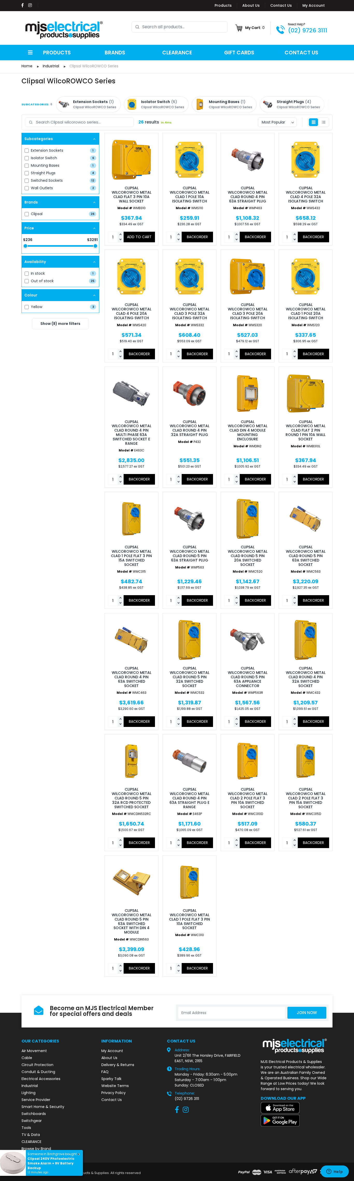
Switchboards (34, 1113)
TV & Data (31, 1134)
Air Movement (34, 1050)
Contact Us (281, 5)
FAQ (105, 1071)
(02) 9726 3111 (307, 30)
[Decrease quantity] (120, 239)
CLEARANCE (31, 1141)
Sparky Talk (111, 1078)
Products (223, 5)
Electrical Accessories (41, 1078)
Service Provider (36, 1099)
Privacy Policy (113, 1092)
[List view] (323, 122)
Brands (115, 52)
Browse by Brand (36, 1148)
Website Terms (115, 1085)
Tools (26, 1127)
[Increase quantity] (120, 234)
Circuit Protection (37, 1064)
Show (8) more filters (60, 323)
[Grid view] (313, 122)
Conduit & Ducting (38, 1071)
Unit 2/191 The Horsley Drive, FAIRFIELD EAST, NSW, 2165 (207, 1058)
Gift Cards (239, 52)
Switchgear (32, 1120)
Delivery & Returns (117, 1064)
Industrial (30, 1085)
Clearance (177, 52)
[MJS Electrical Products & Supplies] (64, 30)
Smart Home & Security (43, 1106)
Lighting (29, 1092)
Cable (27, 1057)
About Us (251, 5)
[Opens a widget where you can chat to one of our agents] (334, 1171)
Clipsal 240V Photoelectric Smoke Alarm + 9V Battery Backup (50, 1163)
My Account (313, 5)
